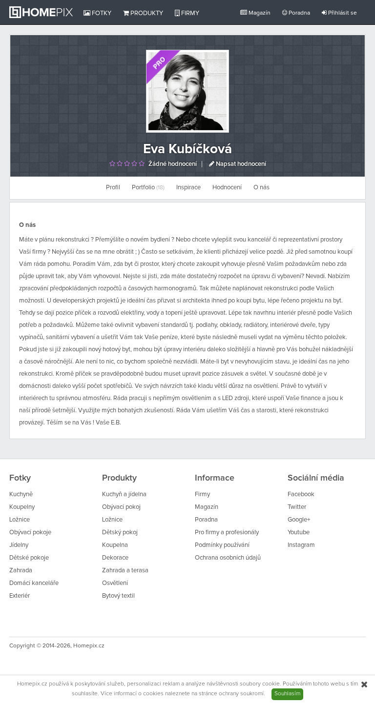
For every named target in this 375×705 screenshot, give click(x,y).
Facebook (301, 494)
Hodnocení (227, 187)
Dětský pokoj (120, 532)
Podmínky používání (222, 545)
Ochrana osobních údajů (228, 558)
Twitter (297, 507)
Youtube (299, 532)
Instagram (301, 545)
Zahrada (20, 570)
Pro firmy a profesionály (227, 532)
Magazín (259, 13)
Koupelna (115, 545)
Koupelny (22, 507)
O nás (261, 187)
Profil (113, 187)
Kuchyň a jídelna (124, 494)
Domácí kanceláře (34, 583)
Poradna (298, 13)
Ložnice (19, 520)
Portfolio (148, 187)
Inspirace (188, 187)
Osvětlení (115, 583)
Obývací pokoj (121, 507)
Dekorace (115, 558)
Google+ (299, 520)
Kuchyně (21, 494)
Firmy (189, 13)
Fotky (100, 13)
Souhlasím (287, 694)
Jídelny (18, 545)
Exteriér (19, 596)
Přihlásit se (342, 13)
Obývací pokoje (30, 532)
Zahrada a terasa (125, 570)
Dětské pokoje (29, 558)
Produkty (146, 13)
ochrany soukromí (241, 694)
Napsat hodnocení (240, 164)
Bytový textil (118, 596)
